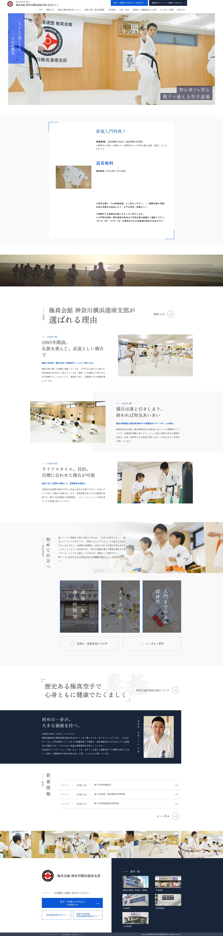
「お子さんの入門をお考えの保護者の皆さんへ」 (89, 556)
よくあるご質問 (167, 9)
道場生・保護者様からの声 (92, 643)
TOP (41, 9)
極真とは (50, 9)
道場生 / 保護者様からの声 (144, 9)
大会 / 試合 (124, 9)
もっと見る (163, 816)
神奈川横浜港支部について (69, 9)
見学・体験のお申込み (128, 2)
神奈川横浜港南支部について (152, 690)
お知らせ (181, 9)
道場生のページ (167, 2)
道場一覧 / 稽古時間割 (94, 9)
